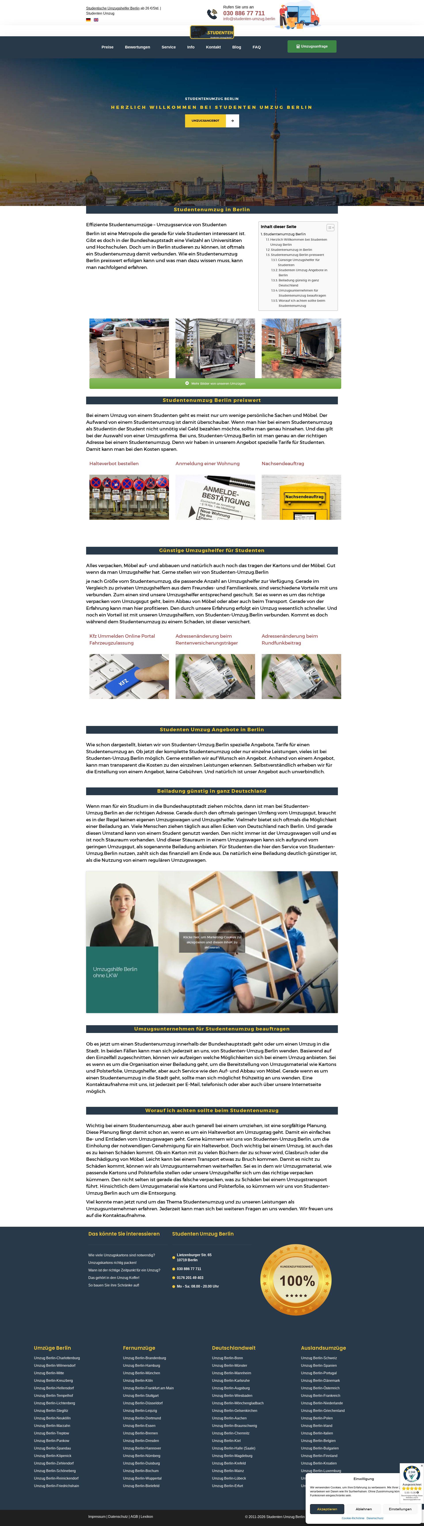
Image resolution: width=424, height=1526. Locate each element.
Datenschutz (375, 1518)
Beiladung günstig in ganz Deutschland (299, 282)
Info (191, 47)
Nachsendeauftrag (283, 463)
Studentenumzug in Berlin (291, 250)
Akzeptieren (327, 1509)
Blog (236, 47)
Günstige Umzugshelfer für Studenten (299, 262)
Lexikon (147, 1516)
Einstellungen (400, 1509)
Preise (108, 47)
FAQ (257, 47)
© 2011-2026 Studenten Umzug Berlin (275, 1517)
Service (169, 47)
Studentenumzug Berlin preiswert (297, 255)
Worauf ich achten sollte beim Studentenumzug (302, 303)
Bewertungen (137, 47)
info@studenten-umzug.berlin (249, 19)
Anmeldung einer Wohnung (208, 463)
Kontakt (213, 47)
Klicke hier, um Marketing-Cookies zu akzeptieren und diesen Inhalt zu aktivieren (212, 942)
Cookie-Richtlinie (353, 1518)
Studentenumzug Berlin (284, 234)
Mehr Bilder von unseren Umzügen (218, 384)
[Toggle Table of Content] (328, 227)
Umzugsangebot (205, 121)
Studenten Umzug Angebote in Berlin (303, 272)
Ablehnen (364, 1509)
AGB (134, 1516)
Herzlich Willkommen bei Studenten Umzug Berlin (298, 242)
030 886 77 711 (244, 13)
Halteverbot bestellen (114, 463)
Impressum (97, 1516)
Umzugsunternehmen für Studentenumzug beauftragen (302, 293)
